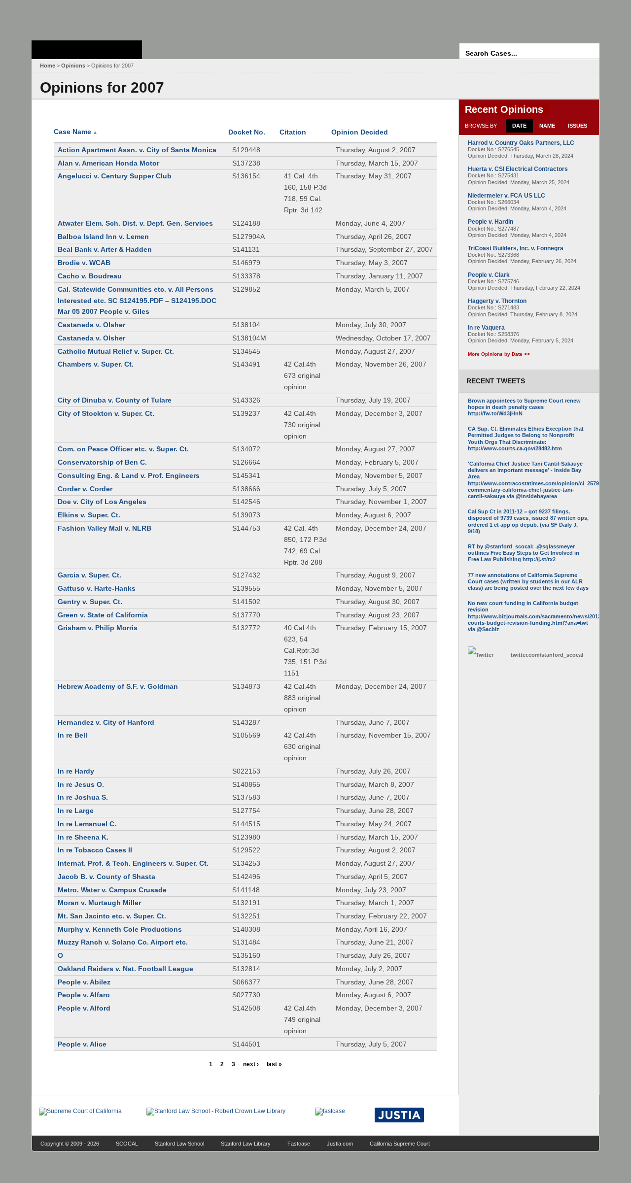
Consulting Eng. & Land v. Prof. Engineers (129, 475)
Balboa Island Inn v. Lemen (103, 236)
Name (547, 126)
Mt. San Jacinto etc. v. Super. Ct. (112, 916)
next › (251, 1064)
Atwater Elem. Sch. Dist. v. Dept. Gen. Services (135, 223)
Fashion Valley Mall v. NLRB (104, 528)
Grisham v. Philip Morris (98, 628)
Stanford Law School (179, 1144)
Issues (577, 126)
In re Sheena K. (83, 837)
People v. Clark (489, 274)
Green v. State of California (103, 615)
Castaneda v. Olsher (91, 325)
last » (274, 1064)
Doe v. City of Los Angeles (102, 502)
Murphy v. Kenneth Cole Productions (120, 929)
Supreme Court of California (87, 49)
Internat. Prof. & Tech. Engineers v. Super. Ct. (133, 863)
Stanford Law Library (246, 1144)
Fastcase (298, 1144)
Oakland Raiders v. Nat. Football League (125, 969)
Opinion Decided (359, 132)
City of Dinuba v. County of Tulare (115, 400)
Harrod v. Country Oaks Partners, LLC (521, 142)
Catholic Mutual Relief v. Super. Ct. (116, 351)
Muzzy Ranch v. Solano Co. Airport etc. (123, 942)
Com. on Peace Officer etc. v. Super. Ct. (123, 449)
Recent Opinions (504, 109)
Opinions (73, 65)
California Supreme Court (400, 1144)
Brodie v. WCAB (84, 263)
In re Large (76, 810)
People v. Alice (82, 1044)
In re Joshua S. (83, 797)
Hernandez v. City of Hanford (106, 722)
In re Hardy (76, 771)
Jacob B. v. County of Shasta (106, 876)
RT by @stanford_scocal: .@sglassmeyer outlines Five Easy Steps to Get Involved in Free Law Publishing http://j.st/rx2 (523, 552)
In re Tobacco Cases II (95, 850)
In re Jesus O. (81, 784)
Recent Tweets (495, 381)
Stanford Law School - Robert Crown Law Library (85, 17)
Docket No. (246, 132)
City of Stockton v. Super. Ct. (106, 413)
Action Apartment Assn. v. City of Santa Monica (137, 150)
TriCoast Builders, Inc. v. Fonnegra (515, 248)
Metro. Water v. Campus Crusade (112, 890)
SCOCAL (127, 1144)
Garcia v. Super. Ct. (89, 575)
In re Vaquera (486, 327)
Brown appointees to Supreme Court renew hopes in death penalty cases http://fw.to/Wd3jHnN (524, 407)
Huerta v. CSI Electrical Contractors (518, 169)
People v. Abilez (84, 982)
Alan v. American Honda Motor (108, 163)
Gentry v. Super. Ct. (90, 602)
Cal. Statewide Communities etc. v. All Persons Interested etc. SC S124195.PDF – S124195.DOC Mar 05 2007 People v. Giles (137, 300)
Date (519, 126)
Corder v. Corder (85, 489)
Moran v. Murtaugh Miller (99, 903)
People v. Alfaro (84, 995)
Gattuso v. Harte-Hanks (97, 588)
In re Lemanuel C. (87, 824)
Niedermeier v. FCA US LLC (506, 195)
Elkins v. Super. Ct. (89, 515)
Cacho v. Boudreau (90, 276)
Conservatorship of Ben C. (102, 462)
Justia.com (340, 1144)
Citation (293, 132)
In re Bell (72, 735)
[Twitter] (486, 655)
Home (47, 65)
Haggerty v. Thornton (497, 301)
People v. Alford (84, 1008)
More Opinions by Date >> (499, 354)
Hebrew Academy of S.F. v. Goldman (118, 686)
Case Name (76, 131)
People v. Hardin (490, 221)
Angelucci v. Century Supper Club (115, 176)
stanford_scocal (547, 655)
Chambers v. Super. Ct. (96, 364)
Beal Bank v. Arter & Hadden (105, 249)
